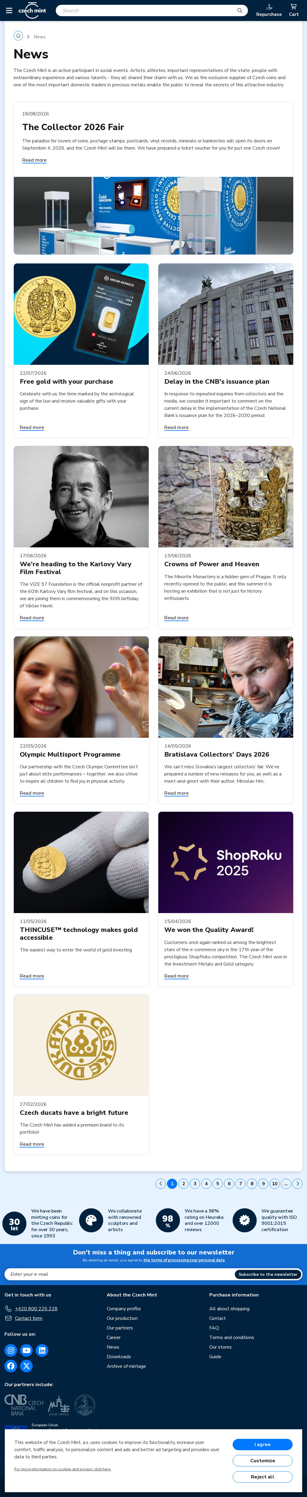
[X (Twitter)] (26, 1366)
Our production (122, 1318)
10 (274, 1184)
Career (114, 1337)
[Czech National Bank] (23, 1404)
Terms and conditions (231, 1337)
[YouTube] (26, 1350)
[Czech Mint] (32, 10)
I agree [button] (263, 1444)
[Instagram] (10, 1350)
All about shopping (229, 1308)
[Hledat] (240, 10)
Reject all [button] (262, 1477)
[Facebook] (10, 1366)
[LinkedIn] (42, 1350)
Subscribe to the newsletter (268, 1274)
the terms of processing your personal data (184, 1260)
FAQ (214, 1328)
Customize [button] (262, 1460)
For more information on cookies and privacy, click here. (62, 1469)
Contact (217, 1318)
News (113, 1347)
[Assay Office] (59, 1404)
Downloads (119, 1356)
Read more (34, 160)
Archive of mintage (126, 1366)
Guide (215, 1356)
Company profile (124, 1308)
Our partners (120, 1328)
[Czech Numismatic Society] (84, 1404)
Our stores (220, 1347)
